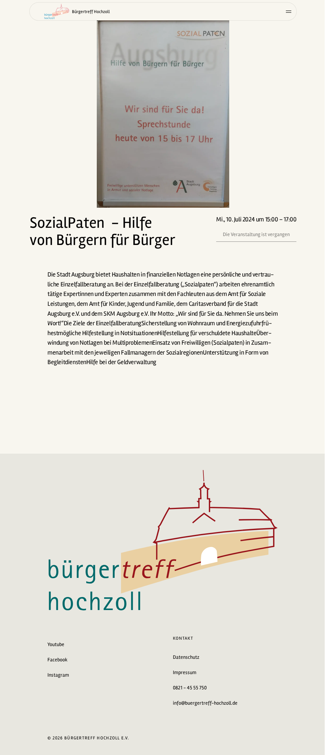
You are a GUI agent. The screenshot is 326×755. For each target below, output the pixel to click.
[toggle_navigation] (288, 11)
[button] (163, 114)
